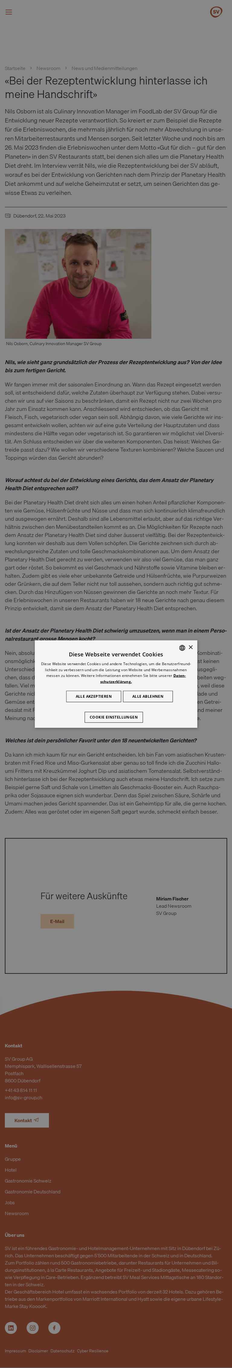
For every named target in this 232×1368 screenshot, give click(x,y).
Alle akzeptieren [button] (94, 696)
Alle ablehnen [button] (147, 696)
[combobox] (182, 648)
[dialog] (116, 684)
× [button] (190, 647)
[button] (116, 714)
